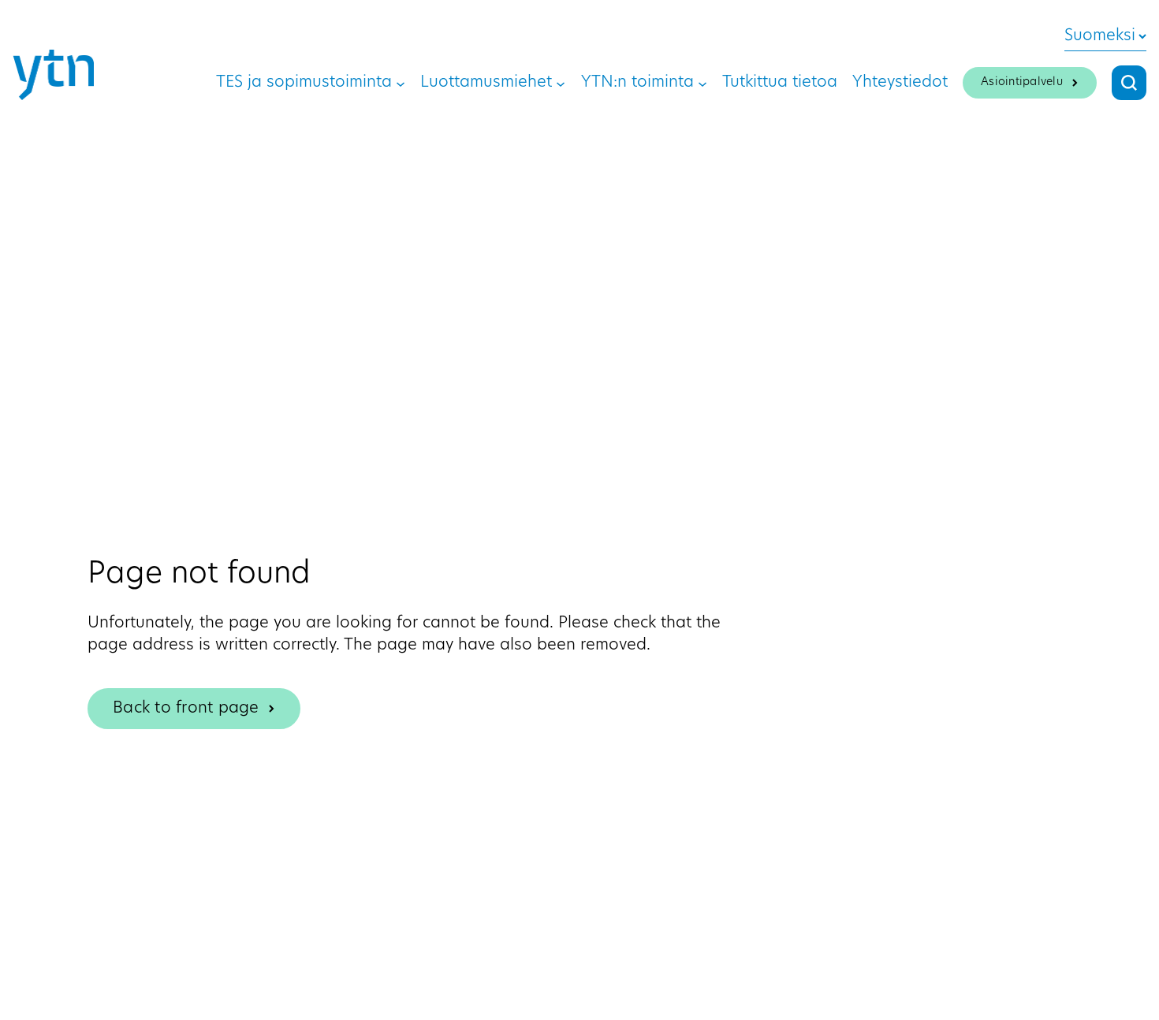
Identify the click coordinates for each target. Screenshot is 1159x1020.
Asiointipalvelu (1022, 82)
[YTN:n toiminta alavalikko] (702, 82)
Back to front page (186, 709)
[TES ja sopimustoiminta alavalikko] (400, 82)
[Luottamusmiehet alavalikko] (560, 82)
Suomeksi (1099, 36)
